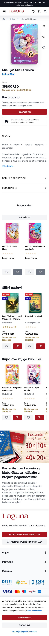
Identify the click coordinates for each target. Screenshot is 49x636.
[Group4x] (24, 591)
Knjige (12, 19)
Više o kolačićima (34, 610)
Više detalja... (8, 166)
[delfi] (7, 582)
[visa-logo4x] (7, 591)
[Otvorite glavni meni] (4, 11)
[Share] (43, 37)
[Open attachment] (44, 26)
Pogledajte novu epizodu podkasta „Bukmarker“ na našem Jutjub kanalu (24, 3)
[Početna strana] (17, 11)
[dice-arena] (21, 582)
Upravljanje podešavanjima (24, 631)
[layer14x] (39, 591)
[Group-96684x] (38, 582)
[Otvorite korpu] (39, 11)
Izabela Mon (8, 74)
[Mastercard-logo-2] (17, 591)
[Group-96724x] (32, 591)
